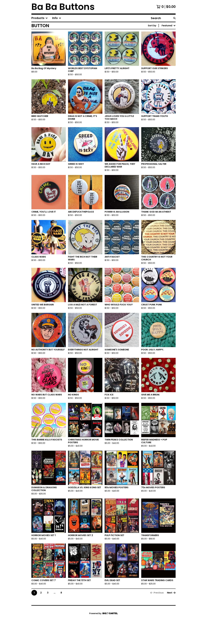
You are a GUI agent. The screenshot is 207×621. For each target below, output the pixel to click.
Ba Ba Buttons (63, 6)
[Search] (174, 18)
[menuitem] (39, 18)
